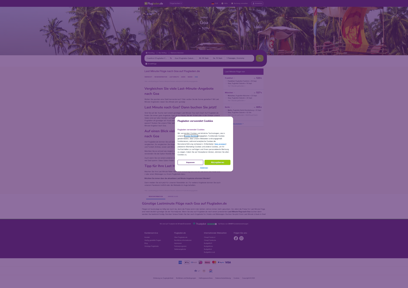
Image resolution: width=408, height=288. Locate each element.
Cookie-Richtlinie (191, 136)
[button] (204, 168)
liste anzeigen (220, 144)
